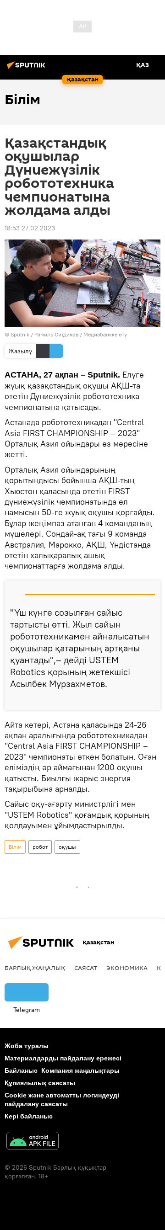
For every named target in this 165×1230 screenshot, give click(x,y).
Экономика (127, 968)
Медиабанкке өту (105, 334)
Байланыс (21, 1070)
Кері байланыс (29, 1116)
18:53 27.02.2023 (30, 228)
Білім (15, 846)
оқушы (67, 846)
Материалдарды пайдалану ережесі (63, 1058)
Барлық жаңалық (35, 968)
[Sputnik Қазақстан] (27, 68)
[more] (150, 700)
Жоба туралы (27, 1045)
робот (40, 846)
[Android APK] (32, 1142)
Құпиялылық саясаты (40, 1082)
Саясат (85, 968)
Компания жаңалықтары (80, 1070)
